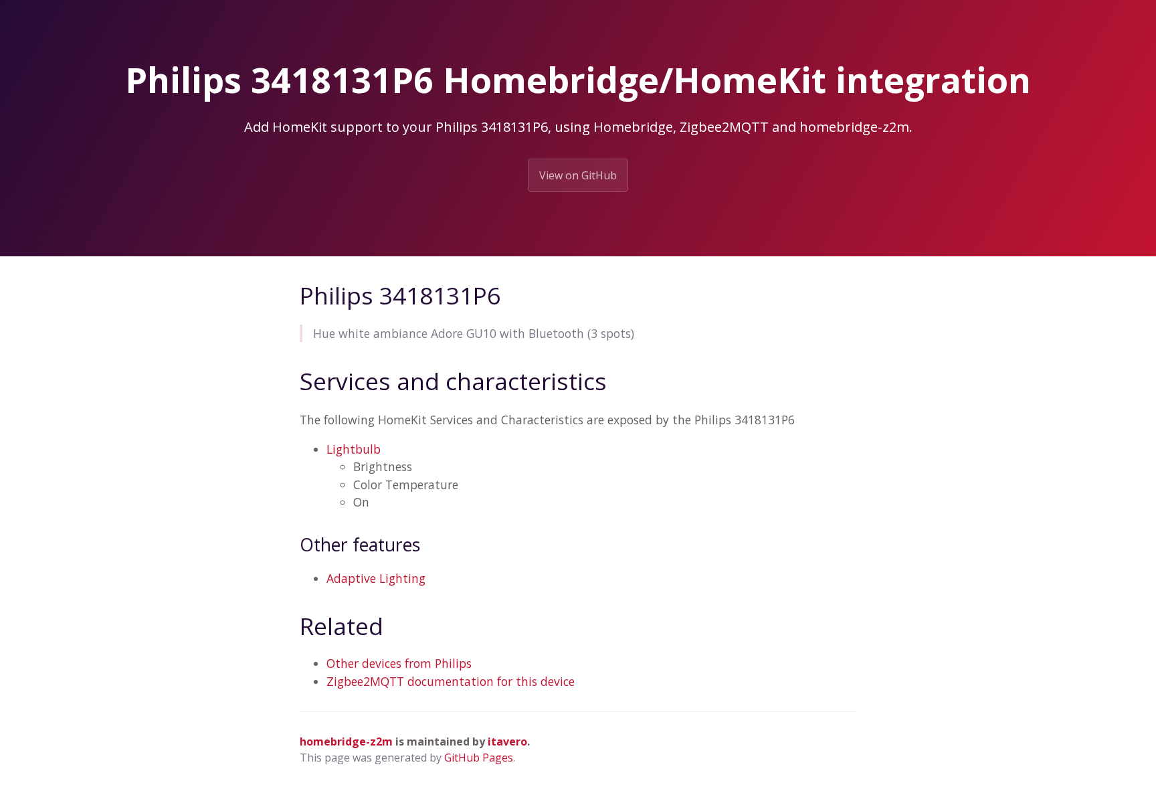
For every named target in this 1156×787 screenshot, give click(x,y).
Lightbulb (353, 449)
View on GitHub (578, 175)
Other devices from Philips (399, 663)
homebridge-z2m (346, 741)
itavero (507, 741)
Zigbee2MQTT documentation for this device (450, 681)
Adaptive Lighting (375, 578)
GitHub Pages (478, 757)
